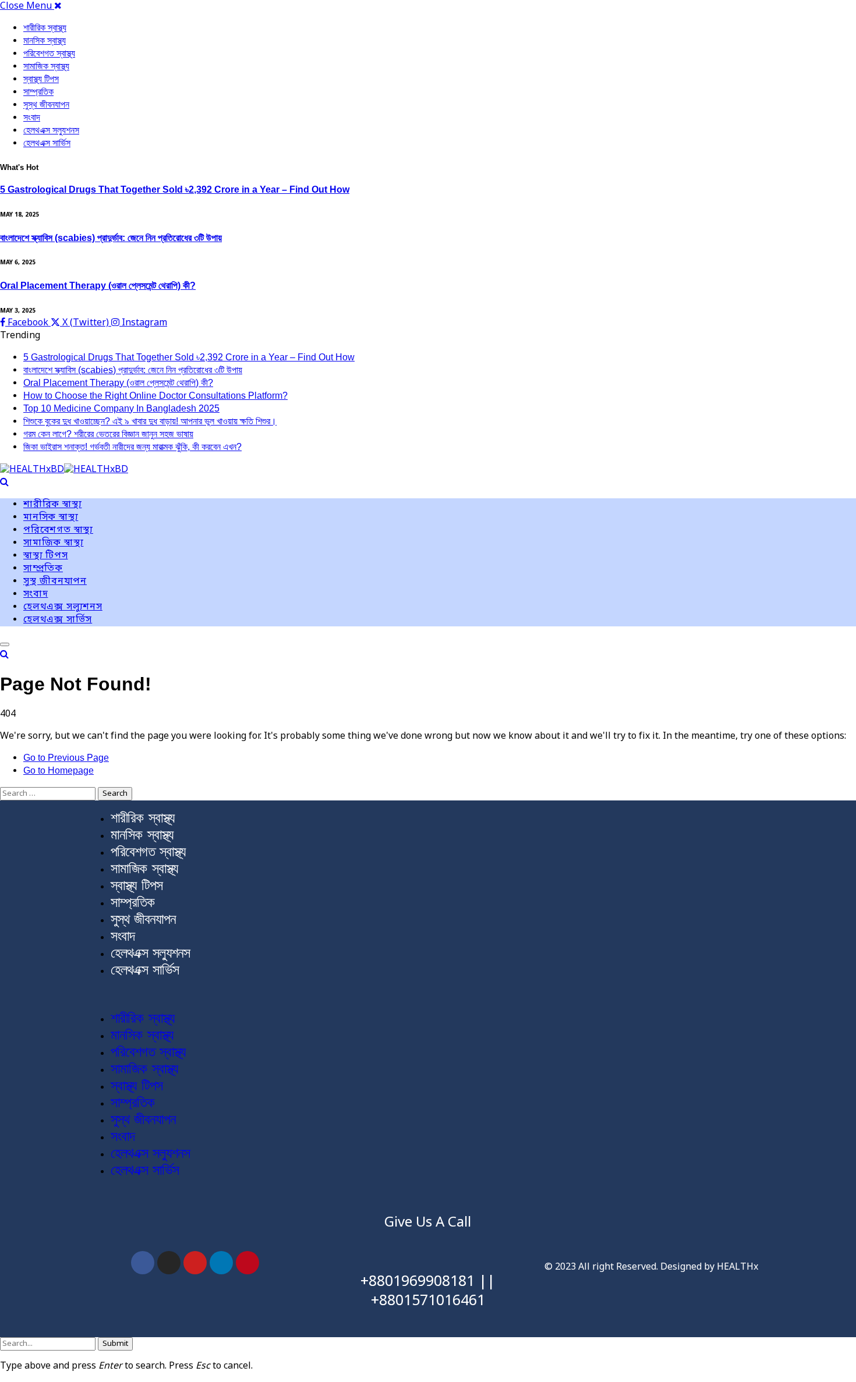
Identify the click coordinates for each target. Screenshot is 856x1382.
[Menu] (4, 644)
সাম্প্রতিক (38, 92)
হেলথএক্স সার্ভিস (46, 143)
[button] (428, 994)
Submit (115, 1344)
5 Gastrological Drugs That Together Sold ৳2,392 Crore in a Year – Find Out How (174, 189)
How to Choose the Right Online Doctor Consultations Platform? (155, 396)
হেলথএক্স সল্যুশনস (51, 130)
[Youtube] (195, 1262)
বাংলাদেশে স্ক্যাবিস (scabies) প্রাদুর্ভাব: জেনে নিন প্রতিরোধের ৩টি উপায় (111, 238)
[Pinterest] (247, 1262)
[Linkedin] (221, 1262)
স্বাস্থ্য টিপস (41, 79)
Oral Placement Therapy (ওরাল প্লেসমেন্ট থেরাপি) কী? (98, 285)
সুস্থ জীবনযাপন (46, 104)
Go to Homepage (58, 770)
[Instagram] (169, 1262)
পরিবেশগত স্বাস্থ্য (49, 53)
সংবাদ (31, 117)
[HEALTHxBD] (64, 470)
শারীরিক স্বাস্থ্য (44, 28)
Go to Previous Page (66, 758)
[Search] (4, 482)
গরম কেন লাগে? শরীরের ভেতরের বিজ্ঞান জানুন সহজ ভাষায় (108, 434)
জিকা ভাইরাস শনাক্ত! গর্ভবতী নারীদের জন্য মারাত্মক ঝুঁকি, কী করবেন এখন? (132, 447)
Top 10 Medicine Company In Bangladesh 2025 (121, 408)
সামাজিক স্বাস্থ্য (46, 66)
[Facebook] (142, 1262)
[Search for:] (49, 793)
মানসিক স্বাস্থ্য (44, 40)
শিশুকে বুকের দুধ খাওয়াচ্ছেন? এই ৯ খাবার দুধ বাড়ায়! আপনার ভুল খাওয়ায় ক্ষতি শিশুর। (150, 421)
